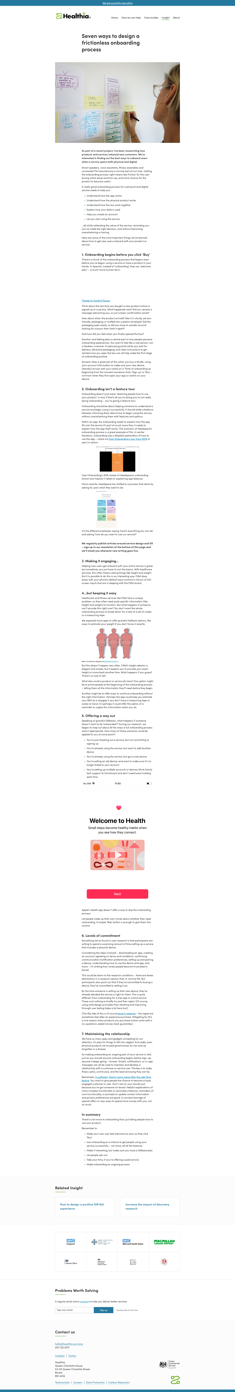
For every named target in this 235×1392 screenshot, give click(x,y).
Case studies (151, 17)
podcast (84, 1301)
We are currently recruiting (118, 3)
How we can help (131, 17)
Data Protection (95, 1382)
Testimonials (62, 1382)
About (176, 17)
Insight (166, 17)
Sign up (103, 1310)
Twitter (72, 1355)
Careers (77, 1382)
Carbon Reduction (119, 1382)
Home (114, 17)
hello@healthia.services (69, 1344)
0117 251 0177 (62, 1347)
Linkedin (60, 1355)
